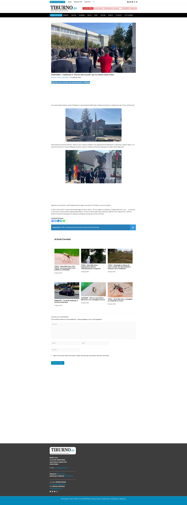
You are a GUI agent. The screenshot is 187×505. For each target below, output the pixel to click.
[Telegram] (61, 221)
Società (110, 15)
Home (70, 2)
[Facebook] (128, 2)
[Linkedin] (58, 221)
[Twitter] (130, 2)
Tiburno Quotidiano (56, 15)
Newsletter (78, 2)
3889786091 (61, 474)
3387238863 (69, 476)
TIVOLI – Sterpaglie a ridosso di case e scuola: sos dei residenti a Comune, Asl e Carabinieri (119, 266)
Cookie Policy (105, 499)
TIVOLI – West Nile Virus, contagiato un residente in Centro (120, 300)
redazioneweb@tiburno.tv (58, 484)
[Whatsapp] (64, 221)
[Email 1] (136, 2)
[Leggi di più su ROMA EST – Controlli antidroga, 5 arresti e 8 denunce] (66, 290)
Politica (73, 15)
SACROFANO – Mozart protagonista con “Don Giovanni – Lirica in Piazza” (99, 8)
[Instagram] (134, 2)
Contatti (87, 2)
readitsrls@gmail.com (61, 468)
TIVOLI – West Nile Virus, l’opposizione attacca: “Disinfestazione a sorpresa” (91, 266)
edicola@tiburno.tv (56, 488)
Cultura (103, 15)
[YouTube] (132, 2)
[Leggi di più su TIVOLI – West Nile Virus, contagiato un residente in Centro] (120, 289)
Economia (82, 15)
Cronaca (66, 15)
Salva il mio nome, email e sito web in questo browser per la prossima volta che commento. (81, 355)
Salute (89, 15)
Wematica (123, 499)
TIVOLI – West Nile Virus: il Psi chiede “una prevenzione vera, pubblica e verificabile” (65, 268)
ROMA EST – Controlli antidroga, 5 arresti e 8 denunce (66, 301)
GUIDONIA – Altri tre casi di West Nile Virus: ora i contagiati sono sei (93, 298)
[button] (93, 2)
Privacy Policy (96, 499)
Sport (96, 15)
